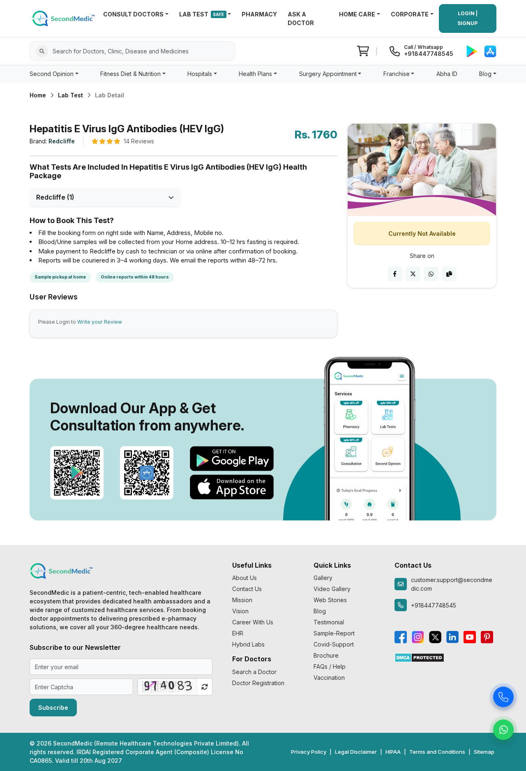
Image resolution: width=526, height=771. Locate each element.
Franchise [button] (396, 73)
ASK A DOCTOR (301, 18)
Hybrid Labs (248, 644)
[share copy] (449, 274)
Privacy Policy (308, 751)
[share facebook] (395, 274)
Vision (240, 611)
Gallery (323, 577)
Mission (242, 599)
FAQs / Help (330, 666)
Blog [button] (485, 73)
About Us (244, 577)
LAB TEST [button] (201, 14)
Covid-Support (334, 644)
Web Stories (330, 599)
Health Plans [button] (255, 73)
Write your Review (99, 322)
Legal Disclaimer (356, 751)
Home (38, 95)
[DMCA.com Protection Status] (419, 656)
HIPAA (393, 751)
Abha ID (446, 73)
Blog (320, 611)
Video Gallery (332, 588)
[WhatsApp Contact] (503, 730)
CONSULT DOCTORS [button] (133, 14)
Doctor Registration (258, 682)
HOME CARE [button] (357, 14)
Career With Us (252, 622)
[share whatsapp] (431, 274)
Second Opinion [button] (52, 73)
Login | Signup (467, 18)
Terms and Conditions (437, 751)
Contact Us (247, 588)
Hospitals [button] (199, 73)
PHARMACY (259, 14)
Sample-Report (334, 633)
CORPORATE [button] (410, 14)
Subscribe (53, 707)
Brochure (326, 655)
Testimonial (329, 622)
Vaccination (329, 677)
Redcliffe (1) (55, 197)
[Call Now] (503, 697)
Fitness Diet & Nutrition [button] (130, 73)
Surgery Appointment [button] (328, 73)
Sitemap (484, 751)
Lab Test (70, 95)
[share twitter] (413, 274)
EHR (237, 633)
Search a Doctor (254, 671)
